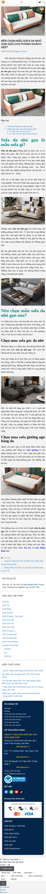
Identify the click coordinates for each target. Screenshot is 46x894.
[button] (44, 2)
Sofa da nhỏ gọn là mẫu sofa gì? (20, 126)
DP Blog (7, 711)
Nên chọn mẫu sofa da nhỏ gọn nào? (22, 129)
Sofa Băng (6, 609)
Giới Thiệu (17, 873)
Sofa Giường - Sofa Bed (14, 826)
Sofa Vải (5, 605)
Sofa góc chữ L (10, 837)
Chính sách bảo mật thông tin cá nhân (17, 717)
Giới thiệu (7, 708)
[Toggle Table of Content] (2, 124)
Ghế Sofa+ (28, 873)
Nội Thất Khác (17, 876)
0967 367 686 (15, 771)
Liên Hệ (13, 879)
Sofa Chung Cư (8, 631)
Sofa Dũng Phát (30, 584)
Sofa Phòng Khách (10, 642)
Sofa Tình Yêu (8, 623)
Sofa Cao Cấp (8, 620)
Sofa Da (5, 602)
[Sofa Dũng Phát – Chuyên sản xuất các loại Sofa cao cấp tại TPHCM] (3, 2)
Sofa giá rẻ (9, 830)
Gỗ (5, 653)
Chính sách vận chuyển (12, 725)
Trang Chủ (5, 873)
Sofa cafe (8, 845)
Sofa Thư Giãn (8, 627)
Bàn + (3, 876)
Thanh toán (7, 869)
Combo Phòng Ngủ (10, 645)
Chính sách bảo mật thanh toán (15, 714)
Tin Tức (7, 558)
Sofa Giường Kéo (9, 634)
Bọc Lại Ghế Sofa (36, 876)
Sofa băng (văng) (11, 833)
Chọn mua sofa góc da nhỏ (21, 131)
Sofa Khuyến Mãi (9, 638)
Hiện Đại (7, 656)
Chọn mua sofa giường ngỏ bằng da (24, 134)
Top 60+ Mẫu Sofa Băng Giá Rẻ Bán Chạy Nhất (22, 671)
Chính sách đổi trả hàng (12, 719)
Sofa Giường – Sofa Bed (12, 616)
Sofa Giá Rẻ (7, 613)
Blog (3, 879)
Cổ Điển (7, 649)
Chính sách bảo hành (11, 722)
